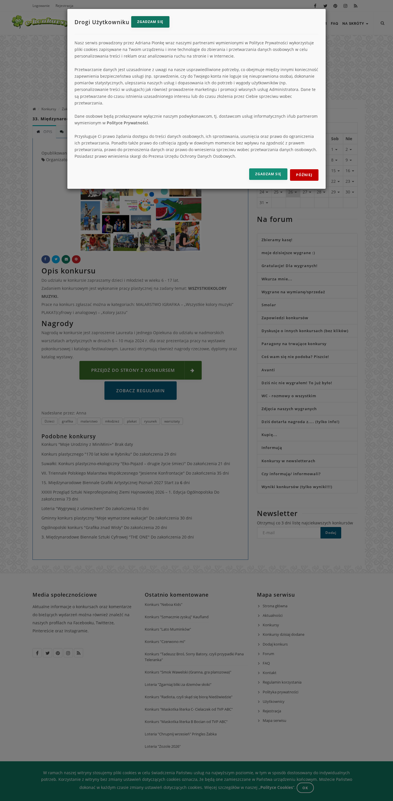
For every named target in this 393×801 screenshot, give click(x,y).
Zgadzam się (150, 21)
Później (304, 174)
